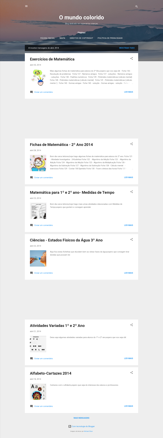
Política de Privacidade (110, 38)
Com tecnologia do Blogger (83, 426)
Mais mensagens (81, 418)
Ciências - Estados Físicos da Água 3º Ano (66, 240)
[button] (131, 59)
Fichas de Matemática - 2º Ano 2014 (61, 144)
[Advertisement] (81, 118)
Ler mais (128, 92)
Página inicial (47, 38)
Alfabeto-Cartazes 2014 (50, 373)
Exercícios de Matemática (52, 59)
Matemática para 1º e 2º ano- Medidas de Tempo (72, 192)
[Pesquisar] (136, 7)
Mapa (62, 38)
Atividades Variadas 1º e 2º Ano (57, 325)
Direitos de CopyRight (81, 38)
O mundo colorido (81, 17)
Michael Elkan (88, 431)
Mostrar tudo (127, 48)
